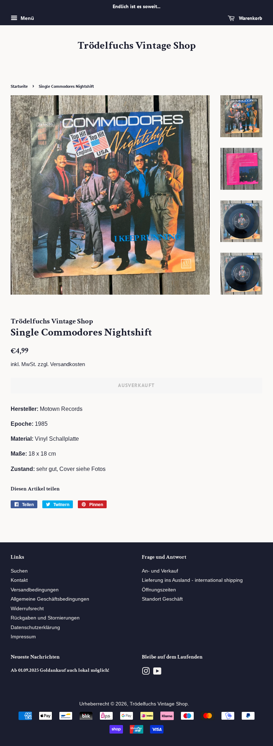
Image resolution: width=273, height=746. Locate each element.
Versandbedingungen (35, 589)
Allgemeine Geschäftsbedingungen (50, 599)
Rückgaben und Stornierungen (45, 618)
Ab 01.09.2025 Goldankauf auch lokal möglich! (60, 670)
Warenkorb (249, 18)
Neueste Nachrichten (35, 657)
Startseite (19, 86)
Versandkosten (67, 364)
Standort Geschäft (162, 599)
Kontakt (19, 580)
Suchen (19, 571)
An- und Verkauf (160, 571)
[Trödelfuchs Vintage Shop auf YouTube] (157, 672)
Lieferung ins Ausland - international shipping (192, 580)
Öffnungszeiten (159, 589)
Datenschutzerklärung (35, 627)
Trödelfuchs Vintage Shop (136, 45)
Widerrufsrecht (27, 608)
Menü (26, 18)
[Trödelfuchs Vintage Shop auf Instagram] (146, 672)
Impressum (23, 636)
